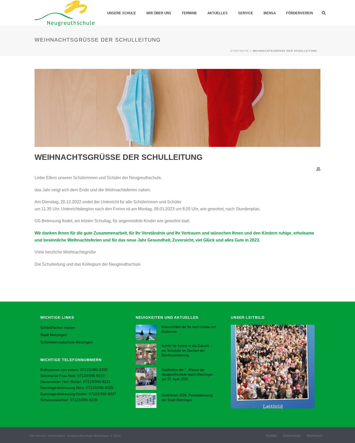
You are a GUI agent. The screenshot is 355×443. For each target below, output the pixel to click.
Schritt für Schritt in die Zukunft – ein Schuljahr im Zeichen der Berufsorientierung (187, 350)
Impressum (315, 436)
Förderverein (299, 13)
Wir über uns (158, 13)
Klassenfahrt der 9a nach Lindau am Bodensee (189, 329)
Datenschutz (292, 436)
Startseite (239, 50)
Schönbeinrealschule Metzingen (66, 342)
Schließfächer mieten (57, 327)
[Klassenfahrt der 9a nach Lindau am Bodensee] (146, 332)
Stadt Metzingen (53, 335)
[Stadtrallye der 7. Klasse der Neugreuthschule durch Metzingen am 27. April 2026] (146, 379)
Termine (189, 13)
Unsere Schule (121, 13)
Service (245, 13)
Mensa (270, 13)
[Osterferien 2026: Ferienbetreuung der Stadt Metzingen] (146, 400)
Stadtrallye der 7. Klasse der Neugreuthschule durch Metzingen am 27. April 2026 (187, 374)
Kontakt (271, 436)
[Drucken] (318, 169)
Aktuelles (217, 13)
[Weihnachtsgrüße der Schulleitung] (177, 108)
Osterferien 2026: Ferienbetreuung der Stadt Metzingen (187, 397)
